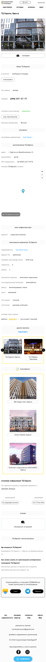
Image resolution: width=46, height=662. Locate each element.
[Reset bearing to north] (42, 178)
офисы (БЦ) (40, 616)
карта (41, 7)
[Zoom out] (42, 174)
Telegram (38, 591)
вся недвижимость (7, 616)
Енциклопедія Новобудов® (26, 640)
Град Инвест (27, 137)
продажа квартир (17, 616)
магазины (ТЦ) (29, 616)
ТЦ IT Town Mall (38, 503)
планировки (8, 79)
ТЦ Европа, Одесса (12, 357)
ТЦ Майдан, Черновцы (33, 358)
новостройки (7, 7)
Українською (41, 2)
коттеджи (19, 7)
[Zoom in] (42, 171)
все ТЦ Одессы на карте (10, 214)
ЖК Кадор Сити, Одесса (23, 402)
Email (15, 591)
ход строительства (10, 117)
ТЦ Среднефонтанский (10, 503)
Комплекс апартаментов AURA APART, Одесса (23, 469)
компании (31, 7)
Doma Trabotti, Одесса (23, 435)
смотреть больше (8, 489)
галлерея (26, 55)
